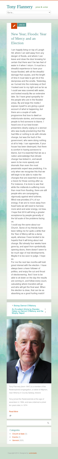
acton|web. (33, 453)
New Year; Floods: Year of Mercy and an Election (28, 38)
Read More (13, 411)
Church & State (18, 433)
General (15, 440)
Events (15, 437)
